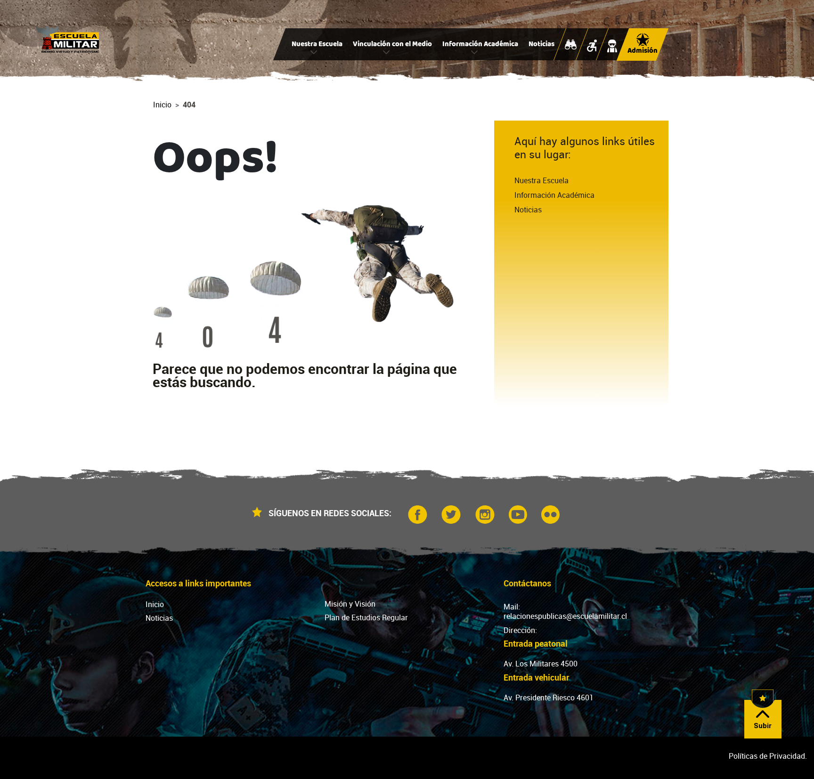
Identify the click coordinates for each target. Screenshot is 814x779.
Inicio (162, 104)
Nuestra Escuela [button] (317, 45)
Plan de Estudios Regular (366, 617)
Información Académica (554, 195)
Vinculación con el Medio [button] (392, 45)
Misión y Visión (350, 604)
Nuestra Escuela (541, 180)
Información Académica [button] (480, 45)
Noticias (541, 45)
